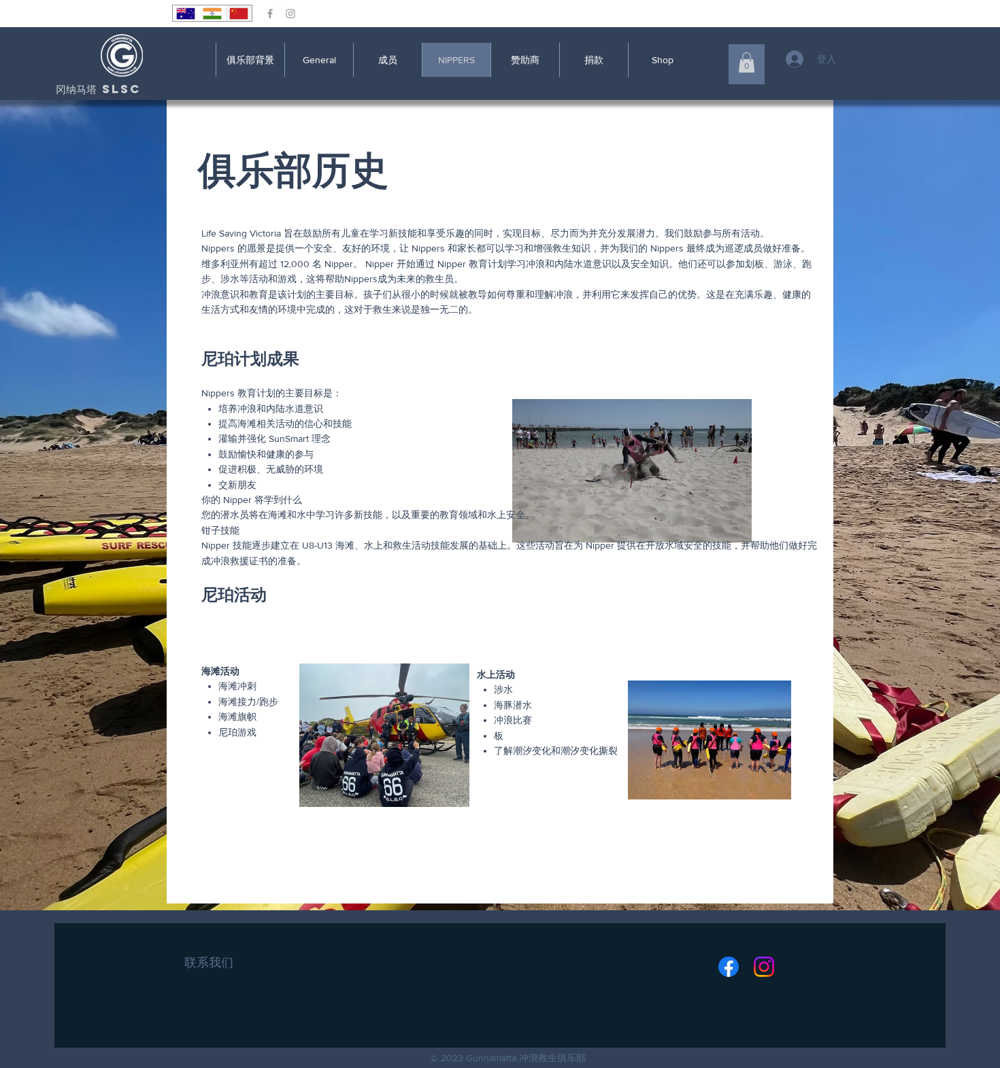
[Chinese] (238, 13)
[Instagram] (764, 966)
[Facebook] (728, 966)
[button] (746, 62)
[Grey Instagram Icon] (290, 13)
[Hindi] (212, 13)
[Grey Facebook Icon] (270, 13)
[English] (186, 13)
